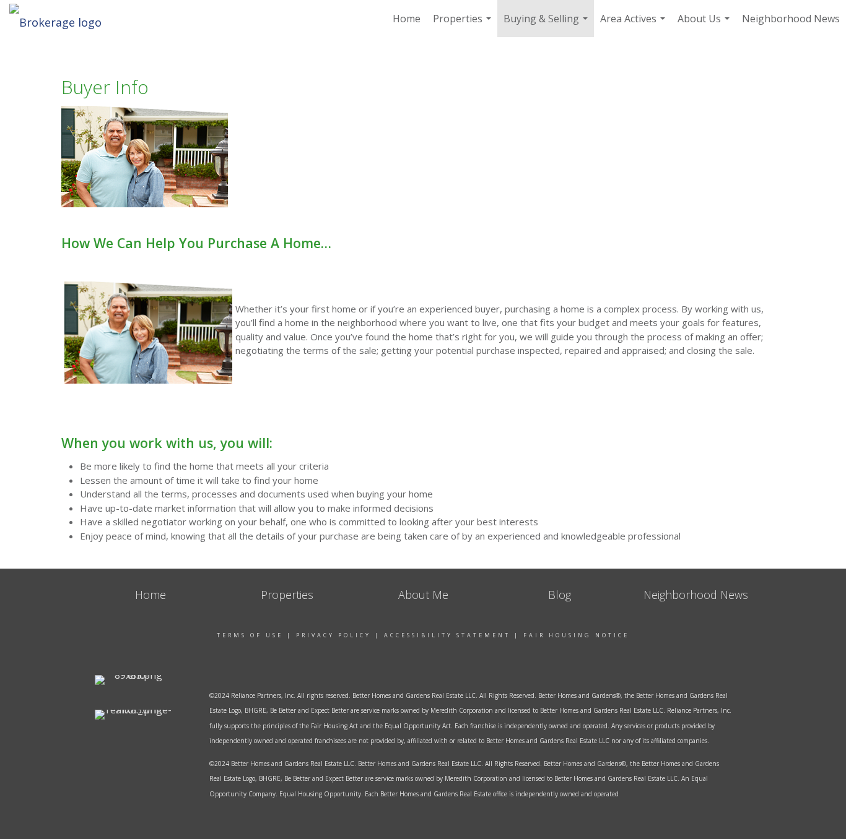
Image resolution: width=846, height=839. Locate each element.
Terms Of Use (250, 635)
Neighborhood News (791, 18)
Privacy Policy (333, 635)
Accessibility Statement (447, 635)
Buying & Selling (547, 24)
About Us (705, 24)
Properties (463, 24)
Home (407, 18)
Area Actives (634, 24)
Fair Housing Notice (576, 635)
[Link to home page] (61, 18)
